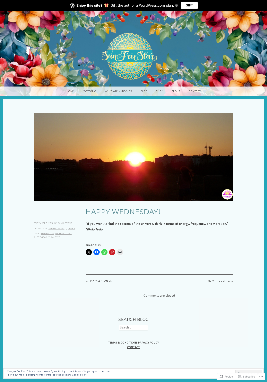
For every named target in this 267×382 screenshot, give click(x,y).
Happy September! (100, 280)
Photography (56, 228)
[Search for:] (133, 327)
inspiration (47, 233)
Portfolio (89, 91)
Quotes (70, 228)
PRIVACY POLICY (148, 342)
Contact (195, 91)
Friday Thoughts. (218, 280)
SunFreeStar (65, 223)
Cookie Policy (79, 375)
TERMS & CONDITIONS (122, 342)
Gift (189, 5)
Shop (159, 91)
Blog (144, 91)
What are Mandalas (118, 91)
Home (70, 91)
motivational (63, 233)
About (176, 91)
